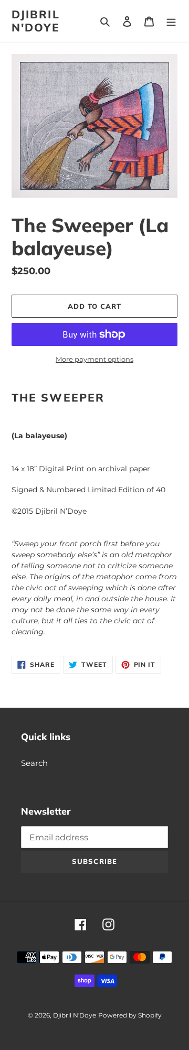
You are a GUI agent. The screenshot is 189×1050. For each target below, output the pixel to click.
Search (34, 763)
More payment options (94, 359)
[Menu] (171, 21)
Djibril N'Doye (36, 21)
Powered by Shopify (130, 1015)
